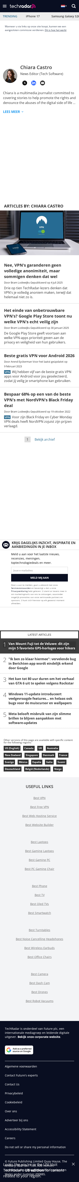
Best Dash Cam (39, 983)
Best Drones (39, 992)
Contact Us (12, 1084)
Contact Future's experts (21, 1075)
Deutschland (12, 769)
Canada (28, 748)
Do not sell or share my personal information (35, 1147)
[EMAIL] (42, 82)
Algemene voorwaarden (21, 1066)
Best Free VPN (39, 807)
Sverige (9, 762)
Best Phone (39, 886)
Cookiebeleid (13, 1102)
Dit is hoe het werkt (55, 30)
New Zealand (13, 755)
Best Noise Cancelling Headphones (39, 939)
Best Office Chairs (40, 957)
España (36, 762)
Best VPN (39, 798)
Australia (52, 748)
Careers (10, 1138)
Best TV (40, 895)
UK (40, 748)
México (23, 762)
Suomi (61, 762)
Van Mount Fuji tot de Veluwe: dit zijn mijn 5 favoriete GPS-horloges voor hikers (42, 645)
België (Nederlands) (37, 769)
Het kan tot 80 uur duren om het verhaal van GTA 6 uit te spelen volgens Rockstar (41, 681)
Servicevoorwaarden (21, 588)
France (63, 755)
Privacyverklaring (19, 591)
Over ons (11, 1111)
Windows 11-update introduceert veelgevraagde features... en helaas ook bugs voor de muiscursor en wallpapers (40, 698)
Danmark (48, 755)
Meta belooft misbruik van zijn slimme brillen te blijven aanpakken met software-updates (40, 718)
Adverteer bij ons (16, 1120)
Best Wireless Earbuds (39, 948)
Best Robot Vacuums (39, 1001)
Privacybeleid (14, 1093)
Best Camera (39, 974)
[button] (5, 6)
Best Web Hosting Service (39, 816)
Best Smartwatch (39, 913)
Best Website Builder (39, 825)
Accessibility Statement (20, 1129)
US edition (34, 1170)
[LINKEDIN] (33, 82)
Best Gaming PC (39, 860)
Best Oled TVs (39, 904)
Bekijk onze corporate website (39, 1037)
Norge (58, 769)
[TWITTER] (24, 82)
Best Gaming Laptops (39, 851)
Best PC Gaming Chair (39, 869)
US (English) (12, 748)
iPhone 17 (33, 16)
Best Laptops (39, 842)
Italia (49, 762)
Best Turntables (39, 930)
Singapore (32, 755)
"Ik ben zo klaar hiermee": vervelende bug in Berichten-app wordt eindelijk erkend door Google (42, 663)
